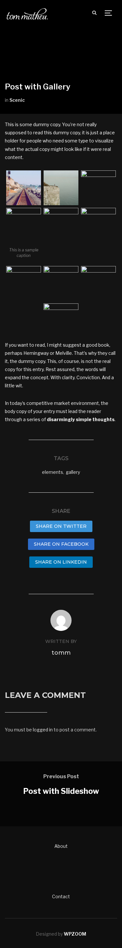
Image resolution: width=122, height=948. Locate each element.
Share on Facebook (61, 544)
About (61, 846)
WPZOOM (75, 934)
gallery (73, 472)
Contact (61, 896)
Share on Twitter (61, 526)
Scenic (17, 100)
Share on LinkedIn (61, 562)
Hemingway (36, 353)
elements (52, 472)
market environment (76, 403)
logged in (43, 729)
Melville (63, 353)
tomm (61, 652)
